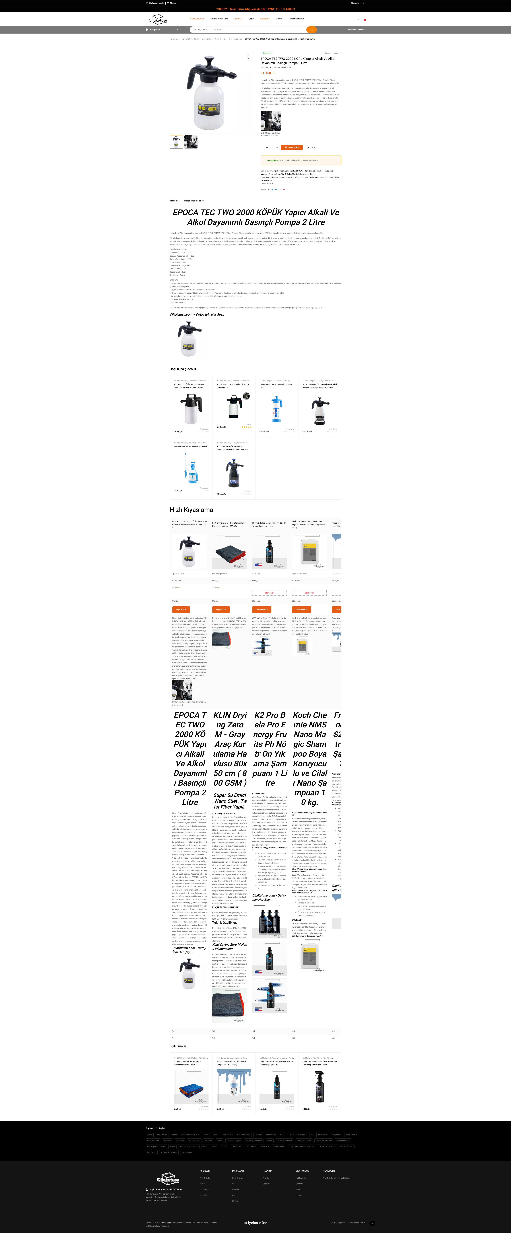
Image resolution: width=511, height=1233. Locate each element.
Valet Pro (265, 1146)
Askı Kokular (162, 1134)
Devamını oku (262, 609)
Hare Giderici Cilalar (298, 1134)
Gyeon (283, 1134)
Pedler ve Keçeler (234, 1140)
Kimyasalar (336, 1134)
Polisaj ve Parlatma (324, 1140)
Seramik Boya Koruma (189, 1146)
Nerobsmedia (166, 1222)
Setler (205, 1146)
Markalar (264, 174)
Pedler (219, 1140)
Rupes (172, 1146)
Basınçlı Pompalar (277, 171)
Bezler (183, 1058)
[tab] (174, 201)
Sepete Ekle (294, 147)
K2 (260, 1058)
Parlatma (208, 1140)
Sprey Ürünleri (220, 39)
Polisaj (269, 1140)
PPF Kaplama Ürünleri (156, 1146)
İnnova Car (241, 1058)
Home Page (174, 39)
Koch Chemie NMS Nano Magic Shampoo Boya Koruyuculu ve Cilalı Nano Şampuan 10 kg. (309, 524)
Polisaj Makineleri (304, 1140)
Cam (206, 1134)
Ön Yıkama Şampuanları (279, 1058)
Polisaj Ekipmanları (284, 1140)
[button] (248, 57)
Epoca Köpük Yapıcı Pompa (296, 177)
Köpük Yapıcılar (235, 39)
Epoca (281, 177)
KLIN (189, 1058)
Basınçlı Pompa (271, 177)
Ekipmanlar (206, 39)
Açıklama (174, 200)
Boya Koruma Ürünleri (190, 1134)
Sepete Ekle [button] (181, 609)
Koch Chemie (351, 1134)
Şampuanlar (187, 1152)
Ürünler (205, 1171)
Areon (149, 1134)
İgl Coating (151, 1152)
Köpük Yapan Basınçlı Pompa (320, 177)
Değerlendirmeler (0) (194, 200)
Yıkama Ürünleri (309, 174)
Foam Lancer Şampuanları (226, 1058)
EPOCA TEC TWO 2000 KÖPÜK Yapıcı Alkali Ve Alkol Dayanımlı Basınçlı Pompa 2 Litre (189, 524)
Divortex (258, 1134)
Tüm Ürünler (286, 174)
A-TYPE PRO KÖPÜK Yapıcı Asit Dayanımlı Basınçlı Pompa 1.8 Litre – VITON (232, 449)
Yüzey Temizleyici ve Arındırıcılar (301, 1146)
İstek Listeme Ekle (307, 147)
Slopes (224, 1146)
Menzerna (180, 1140)
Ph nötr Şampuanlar (253, 1140)
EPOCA (268, 67)
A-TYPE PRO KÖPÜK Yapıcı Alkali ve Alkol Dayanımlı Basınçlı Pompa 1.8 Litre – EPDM (319, 387)
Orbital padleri (194, 1140)
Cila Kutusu (228, 1134)
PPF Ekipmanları (343, 1140)
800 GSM (177, 1058)
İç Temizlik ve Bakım (190, 39)
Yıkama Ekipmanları (327, 1146)
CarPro (216, 1134)
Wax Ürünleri (278, 1146)
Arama (311, 29)
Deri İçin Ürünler (243, 1134)
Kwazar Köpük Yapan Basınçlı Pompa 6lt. (191, 446)
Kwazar (203, 443)
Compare (313, 147)
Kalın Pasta (322, 1134)
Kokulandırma (153, 1140)
